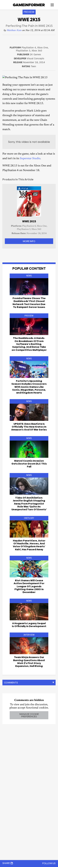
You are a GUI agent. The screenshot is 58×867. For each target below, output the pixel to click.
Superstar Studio (30, 158)
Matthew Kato (14, 30)
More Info (29, 241)
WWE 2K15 (29, 221)
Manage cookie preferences (29, 715)
